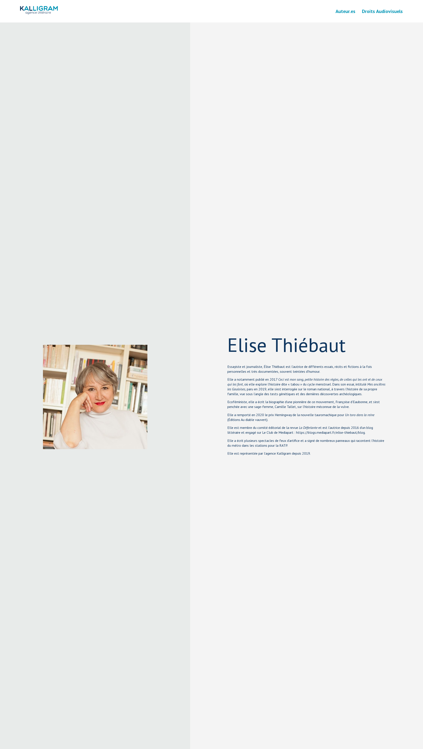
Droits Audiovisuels (382, 11)
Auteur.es (345, 11)
